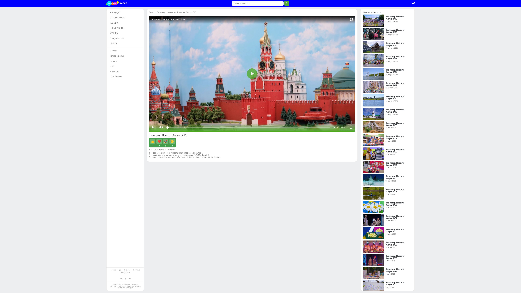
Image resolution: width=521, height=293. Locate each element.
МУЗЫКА (114, 33)
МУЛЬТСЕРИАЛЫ (117, 18)
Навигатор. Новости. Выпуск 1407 (395, 151)
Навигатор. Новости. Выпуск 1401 (395, 230)
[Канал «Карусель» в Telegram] (130, 278)
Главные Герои (116, 270)
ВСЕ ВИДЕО (115, 13)
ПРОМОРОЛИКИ (117, 28)
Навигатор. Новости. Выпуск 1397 (395, 283)
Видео (152, 12)
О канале (127, 270)
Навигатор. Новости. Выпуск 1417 (395, 18)
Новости (113, 61)
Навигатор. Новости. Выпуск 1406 (395, 164)
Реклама (136, 270)
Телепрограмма (117, 56)
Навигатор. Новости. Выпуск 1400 (395, 244)
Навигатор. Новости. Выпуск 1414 (395, 57)
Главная (113, 51)
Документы (125, 273)
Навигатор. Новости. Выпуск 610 (181, 12)
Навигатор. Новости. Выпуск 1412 (395, 84)
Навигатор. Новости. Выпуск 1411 (395, 97)
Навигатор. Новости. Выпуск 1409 (395, 124)
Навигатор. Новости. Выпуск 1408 (395, 137)
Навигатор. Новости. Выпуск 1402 (395, 217)
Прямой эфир (116, 76)
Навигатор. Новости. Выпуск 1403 (395, 204)
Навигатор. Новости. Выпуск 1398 (395, 270)
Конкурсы (114, 71)
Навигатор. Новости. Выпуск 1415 (395, 44)
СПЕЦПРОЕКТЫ (117, 38)
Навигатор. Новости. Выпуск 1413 (395, 71)
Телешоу (161, 12)
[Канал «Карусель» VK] (121, 278)
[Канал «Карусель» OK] (125, 278)
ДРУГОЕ (113, 43)
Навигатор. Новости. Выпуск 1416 (395, 31)
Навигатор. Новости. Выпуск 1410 (395, 111)
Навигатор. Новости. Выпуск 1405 (395, 177)
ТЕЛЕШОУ (114, 23)
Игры (112, 66)
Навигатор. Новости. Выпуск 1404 (395, 190)
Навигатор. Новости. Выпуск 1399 (395, 257)
